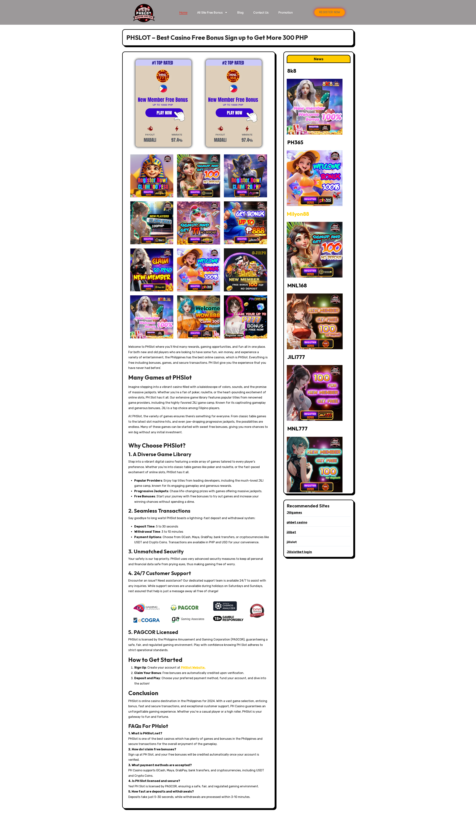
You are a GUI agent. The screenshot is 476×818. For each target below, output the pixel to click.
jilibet (291, 532)
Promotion (285, 12)
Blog (240, 12)
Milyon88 (298, 214)
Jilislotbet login (299, 552)
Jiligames (294, 512)
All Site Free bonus (210, 12)
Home (183, 12)
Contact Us (261, 12)
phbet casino (297, 522)
